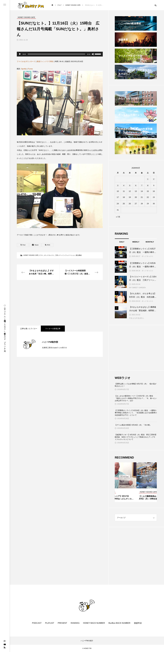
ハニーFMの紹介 (87, 641)
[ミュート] (93, 54)
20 (136, 197)
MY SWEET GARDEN (137, 288)
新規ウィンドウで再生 (45, 61)
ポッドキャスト (49, 255)
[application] (60, 54)
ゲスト (41, 255)
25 (124, 204)
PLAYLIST (49, 623)
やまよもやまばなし (136, 318)
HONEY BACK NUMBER (94, 623)
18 (124, 197)
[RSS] (5, 647)
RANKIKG (75, 623)
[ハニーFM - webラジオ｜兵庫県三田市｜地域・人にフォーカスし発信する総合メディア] (30, 5)
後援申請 (138, 623)
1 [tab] (133, 486)
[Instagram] (5, 641)
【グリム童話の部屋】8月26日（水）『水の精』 (133, 425)
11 (124, 191)
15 (148, 191)
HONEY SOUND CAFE (30, 255)
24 (118, 204)
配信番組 (79, 255)
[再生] (20, 54)
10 (118, 191)
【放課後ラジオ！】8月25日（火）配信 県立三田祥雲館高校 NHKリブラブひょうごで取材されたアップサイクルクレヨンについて (135, 437)
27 (136, 204)
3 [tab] (138, 486)
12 (130, 191)
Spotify (23, 69)
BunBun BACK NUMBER (119, 623)
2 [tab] (136, 486)
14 (142, 191)
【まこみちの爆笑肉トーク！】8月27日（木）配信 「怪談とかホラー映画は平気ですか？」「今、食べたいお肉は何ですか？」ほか (136, 398)
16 (154, 191)
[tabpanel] (136, 482)
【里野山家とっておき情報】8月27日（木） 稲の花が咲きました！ (135, 385)
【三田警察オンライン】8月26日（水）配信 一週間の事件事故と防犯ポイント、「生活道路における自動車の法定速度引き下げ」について (136, 412)
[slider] (98, 54)
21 (142, 197)
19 (130, 197)
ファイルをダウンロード (26, 61)
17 (118, 197)
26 (130, 204)
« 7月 (118, 217)
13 (136, 191)
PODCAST (37, 623)
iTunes (30, 69)
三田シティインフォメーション (65, 255)
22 (148, 197)
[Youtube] (5, 644)
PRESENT (62, 623)
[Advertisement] (60, 303)
